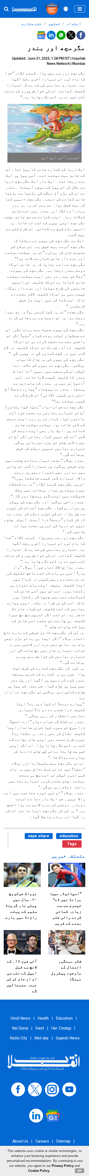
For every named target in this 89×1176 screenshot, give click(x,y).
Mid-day (41, 1038)
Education (64, 1018)
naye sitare (38, 836)
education (69, 836)
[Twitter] (35, 1089)
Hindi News (20, 1018)
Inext (39, 1028)
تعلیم (54, 24)
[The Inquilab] (43, 1061)
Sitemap (63, 1141)
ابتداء (73, 24)
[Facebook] (18, 1089)
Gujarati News (68, 1038)
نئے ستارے (32, 24)
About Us (20, 1141)
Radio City (18, 1038)
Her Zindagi (61, 1028)
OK (79, 1170)
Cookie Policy (38, 1171)
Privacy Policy (63, 1166)
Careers (42, 1141)
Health (43, 1018)
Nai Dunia (20, 1028)
